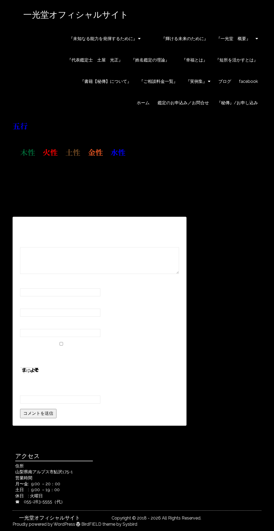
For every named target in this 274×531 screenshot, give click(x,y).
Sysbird (130, 524)
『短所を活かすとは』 (236, 60)
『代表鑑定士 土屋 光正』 (95, 60)
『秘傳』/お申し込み (237, 102)
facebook (248, 81)
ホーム (143, 102)
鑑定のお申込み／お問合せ (183, 102)
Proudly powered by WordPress (44, 524)
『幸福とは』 (192, 60)
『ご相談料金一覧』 (158, 81)
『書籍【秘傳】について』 (90, 81)
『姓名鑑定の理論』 (150, 60)
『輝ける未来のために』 (178, 38)
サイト (26, 324)
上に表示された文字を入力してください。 (60, 383)
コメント (30, 242)
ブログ (224, 81)
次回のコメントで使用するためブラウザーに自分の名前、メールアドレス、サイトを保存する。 (99, 355)
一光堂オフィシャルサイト (96, 15)
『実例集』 (196, 81)
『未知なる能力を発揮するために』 (103, 38)
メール (28, 303)
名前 (26, 283)
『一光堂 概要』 (235, 38)
